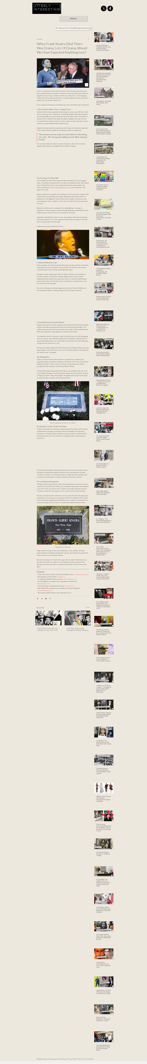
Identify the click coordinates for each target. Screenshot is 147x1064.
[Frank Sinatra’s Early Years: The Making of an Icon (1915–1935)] (48, 618)
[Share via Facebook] (37, 598)
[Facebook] (110, 8)
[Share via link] (50, 598)
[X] (104, 8)
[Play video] (63, 244)
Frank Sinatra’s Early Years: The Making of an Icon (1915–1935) (47, 629)
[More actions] (88, 39)
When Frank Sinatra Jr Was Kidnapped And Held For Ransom (77, 629)
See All (87, 607)
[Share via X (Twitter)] (42, 598)
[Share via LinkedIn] (46, 598)
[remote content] (63, 162)
